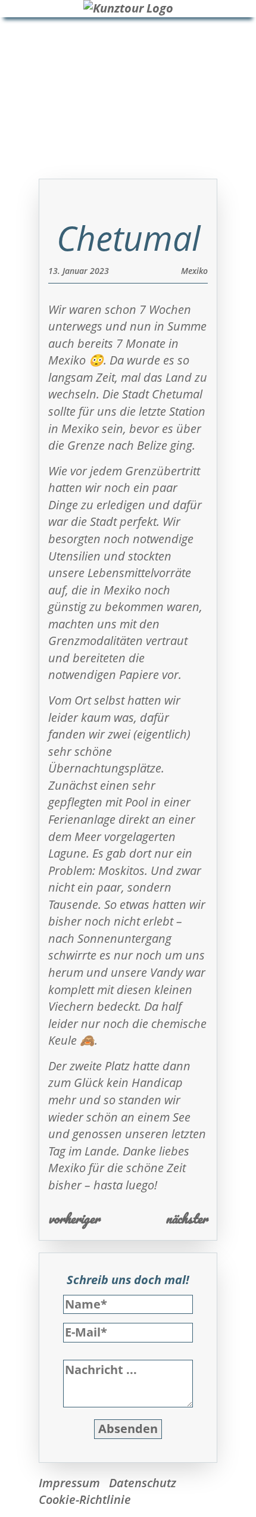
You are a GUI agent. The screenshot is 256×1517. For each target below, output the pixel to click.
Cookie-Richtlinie (85, 1499)
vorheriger (74, 1218)
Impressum (69, 1483)
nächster (187, 1218)
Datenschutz (142, 1483)
